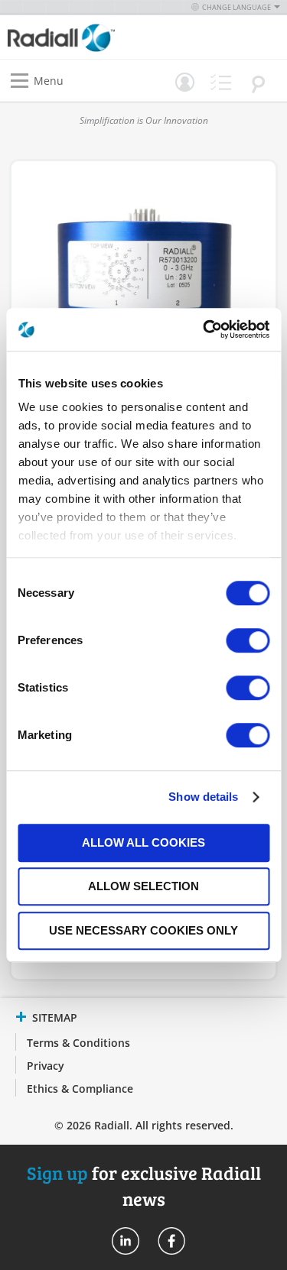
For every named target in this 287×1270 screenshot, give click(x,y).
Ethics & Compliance (80, 1088)
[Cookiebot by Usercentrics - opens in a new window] (204, 329)
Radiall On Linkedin (125, 1241)
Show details (203, 796)
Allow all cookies (143, 842)
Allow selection (143, 886)
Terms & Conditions (78, 1042)
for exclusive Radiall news (144, 1185)
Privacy (45, 1065)
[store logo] (80, 37)
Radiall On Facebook (171, 1241)
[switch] (247, 642)
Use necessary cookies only (143, 930)
